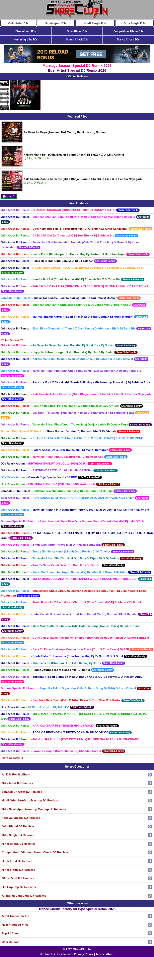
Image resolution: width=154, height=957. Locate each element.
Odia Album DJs (77, 31)
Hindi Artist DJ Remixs (17, 861)
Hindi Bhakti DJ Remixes (18, 843)
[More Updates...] (12, 757)
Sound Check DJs (77, 39)
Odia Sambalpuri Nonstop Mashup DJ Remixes (34, 809)
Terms (100, 954)
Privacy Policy (83, 954)
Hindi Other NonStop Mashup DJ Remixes (30, 800)
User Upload (10, 942)
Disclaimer (64, 954)
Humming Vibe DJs (26, 39)
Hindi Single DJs (95, 23)
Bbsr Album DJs (25, 31)
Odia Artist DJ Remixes (17, 783)
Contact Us (47, 954)
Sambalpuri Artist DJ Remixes (22, 791)
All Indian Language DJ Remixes (24, 895)
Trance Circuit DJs (128, 39)
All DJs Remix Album (16, 774)
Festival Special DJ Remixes (21, 817)
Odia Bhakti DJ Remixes (18, 826)
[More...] (8, 196)
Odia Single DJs (134, 23)
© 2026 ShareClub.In (77, 949)
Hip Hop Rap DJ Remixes (19, 887)
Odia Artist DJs (18, 23)
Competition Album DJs (128, 31)
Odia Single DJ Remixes (18, 835)
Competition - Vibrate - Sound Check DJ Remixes (35, 852)
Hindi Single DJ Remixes (18, 869)
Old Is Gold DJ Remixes (18, 878)
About (110, 954)
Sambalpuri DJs (56, 23)
